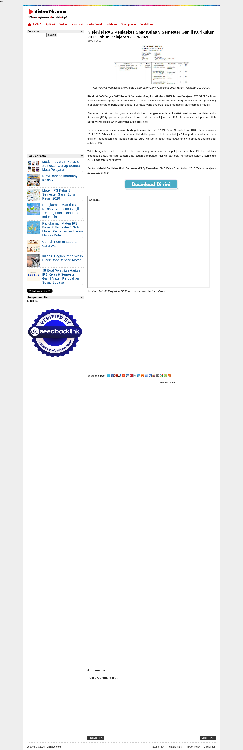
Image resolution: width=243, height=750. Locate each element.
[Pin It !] (131, 375)
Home (37, 24)
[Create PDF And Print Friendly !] (165, 375)
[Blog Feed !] (169, 375)
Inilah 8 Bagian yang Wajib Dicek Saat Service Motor (62, 258)
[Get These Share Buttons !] (157, 375)
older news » (208, 738)
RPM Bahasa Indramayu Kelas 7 (60, 178)
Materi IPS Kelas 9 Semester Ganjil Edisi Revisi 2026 (58, 194)
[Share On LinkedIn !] (138, 375)
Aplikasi (50, 24)
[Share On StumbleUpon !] (123, 375)
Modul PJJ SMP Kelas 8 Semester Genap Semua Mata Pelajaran (61, 166)
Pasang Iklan (157, 746)
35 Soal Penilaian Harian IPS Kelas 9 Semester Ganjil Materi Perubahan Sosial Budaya (61, 276)
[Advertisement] (151, 331)
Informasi (77, 24)
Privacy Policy (193, 746)
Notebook (111, 24)
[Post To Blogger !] (142, 375)
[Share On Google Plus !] (116, 375)
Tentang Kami (175, 746)
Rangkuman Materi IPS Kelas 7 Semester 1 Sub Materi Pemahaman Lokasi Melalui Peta (62, 229)
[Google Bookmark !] (161, 375)
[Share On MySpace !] (150, 375)
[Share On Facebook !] (112, 375)
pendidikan (146, 24)
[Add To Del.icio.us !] (119, 375)
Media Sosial (94, 24)
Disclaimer (209, 746)
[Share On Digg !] (127, 375)
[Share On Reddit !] (134, 375)
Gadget (63, 24)
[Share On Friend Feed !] (146, 375)
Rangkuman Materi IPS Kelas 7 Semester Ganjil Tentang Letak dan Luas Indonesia (60, 211)
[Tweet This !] (108, 375)
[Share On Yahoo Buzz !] (153, 375)
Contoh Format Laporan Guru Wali (60, 244)
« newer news (95, 738)
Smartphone (128, 24)
